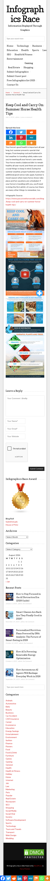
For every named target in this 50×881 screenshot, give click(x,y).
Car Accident (11, 716)
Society (9, 817)
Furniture (10, 755)
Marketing (10, 789)
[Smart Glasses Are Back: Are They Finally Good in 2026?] (9, 614)
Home (10, 45)
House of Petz (12, 525)
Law (44, 50)
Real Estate (14, 67)
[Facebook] (11, 132)
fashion (9, 740)
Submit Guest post (16, 76)
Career (9, 722)
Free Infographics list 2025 (21, 80)
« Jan (8, 581)
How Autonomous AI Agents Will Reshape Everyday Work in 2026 (28, 673)
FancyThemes (25, 869)
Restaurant (11, 801)
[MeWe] (31, 137)
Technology (23, 45)
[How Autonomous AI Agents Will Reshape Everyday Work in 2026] (9, 672)
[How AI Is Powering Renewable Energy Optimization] (9, 654)
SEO (9, 54)
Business (37, 45)
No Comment (27, 604)
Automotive (11, 703)
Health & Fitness (23, 54)
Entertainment (15, 58)
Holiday (9, 774)
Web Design (11, 835)
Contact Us (12, 84)
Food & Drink (11, 752)
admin (17, 117)
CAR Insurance (12, 719)
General (16, 92)
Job (7, 783)
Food (8, 749)
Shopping (28, 67)
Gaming (29, 63)
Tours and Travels (13, 829)
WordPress (38, 866)
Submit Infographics (18, 71)
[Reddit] (31, 132)
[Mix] (11, 142)
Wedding (10, 838)
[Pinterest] (21, 137)
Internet (9, 780)
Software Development (16, 820)
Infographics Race (25, 14)
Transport (10, 832)
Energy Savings (12, 731)
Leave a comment (26, 117)
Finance (9, 743)
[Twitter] (21, 132)
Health (25, 50)
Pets (8, 792)
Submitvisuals (12, 521)
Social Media (11, 811)
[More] (31, 142)
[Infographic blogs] (21, 513)
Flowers (9, 746)
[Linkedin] (11, 137)
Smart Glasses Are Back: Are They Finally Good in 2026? (29, 615)
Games (9, 758)
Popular (9, 795)
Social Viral (10, 814)
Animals (9, 700)
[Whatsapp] (21, 142)
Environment (11, 737)
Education (12, 50)
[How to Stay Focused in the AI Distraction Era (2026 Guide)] (9, 596)
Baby (8, 706)
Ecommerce (11, 725)
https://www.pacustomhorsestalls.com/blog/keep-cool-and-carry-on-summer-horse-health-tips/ (25, 201)
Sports (35, 50)
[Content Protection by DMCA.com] (34, 858)
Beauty (9, 709)
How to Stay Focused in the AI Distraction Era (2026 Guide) (28, 597)
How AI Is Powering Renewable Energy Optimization (26, 655)
